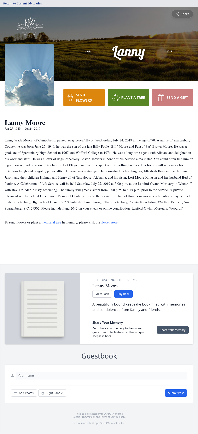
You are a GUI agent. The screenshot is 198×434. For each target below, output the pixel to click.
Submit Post (176, 393)
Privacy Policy (88, 417)
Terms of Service (110, 417)
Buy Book (123, 294)
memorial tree (51, 222)
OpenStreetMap (103, 423)
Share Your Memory (172, 330)
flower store (109, 222)
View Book (102, 294)
